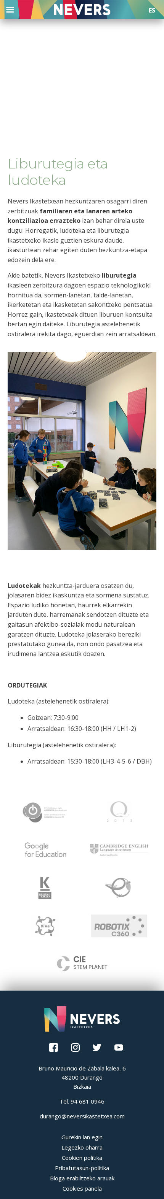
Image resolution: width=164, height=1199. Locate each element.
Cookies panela (82, 1188)
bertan (17, 324)
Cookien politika (82, 1157)
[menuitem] (152, 10)
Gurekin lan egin (82, 1137)
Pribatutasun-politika (82, 1168)
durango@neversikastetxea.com (82, 1116)
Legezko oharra (82, 1147)
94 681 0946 (88, 1101)
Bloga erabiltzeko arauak (82, 1178)
